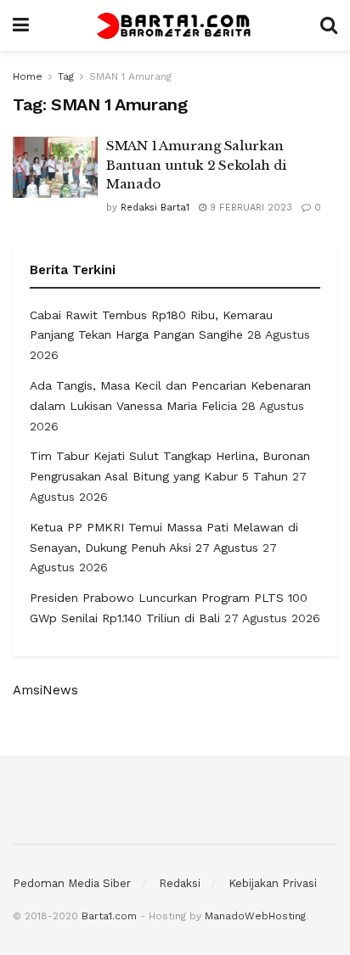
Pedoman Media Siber (72, 883)
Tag (66, 76)
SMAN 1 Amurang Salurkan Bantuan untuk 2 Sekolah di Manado (195, 165)
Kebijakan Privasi (273, 883)
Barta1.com (109, 916)
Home (27, 76)
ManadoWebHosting (255, 916)
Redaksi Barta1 (155, 207)
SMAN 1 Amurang (130, 76)
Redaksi (179, 883)
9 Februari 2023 (249, 207)
